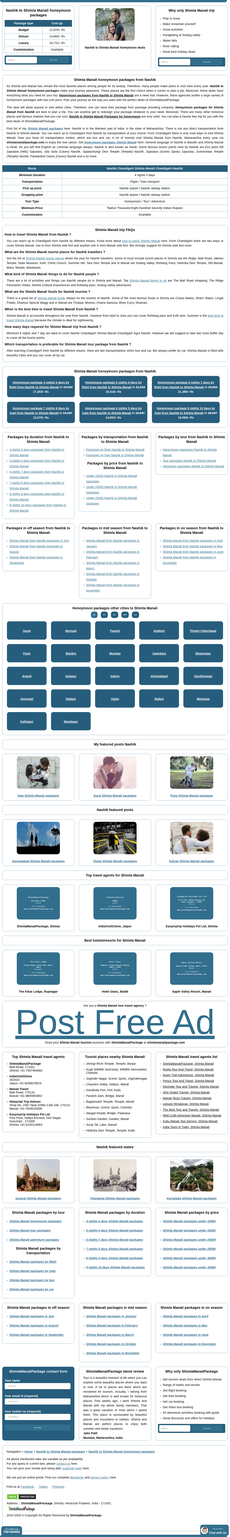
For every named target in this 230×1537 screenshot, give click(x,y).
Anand (26, 676)
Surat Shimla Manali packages (114, 795)
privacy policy (100, 1477)
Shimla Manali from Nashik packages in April (193, 540)
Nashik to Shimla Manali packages (60, 1451)
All (94, 615)
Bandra (71, 653)
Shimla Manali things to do (148, 280)
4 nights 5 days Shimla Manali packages (114, 1221)
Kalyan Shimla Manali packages (191, 861)
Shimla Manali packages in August (33, 1325)
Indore (115, 676)
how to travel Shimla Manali (141, 241)
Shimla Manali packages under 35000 (189, 1267)
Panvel (115, 631)
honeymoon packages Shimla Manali (110, 142)
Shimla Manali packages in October (111, 1344)
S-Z (135, 615)
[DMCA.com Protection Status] (22, 1498)
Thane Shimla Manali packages (115, 861)
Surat (27, 631)
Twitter (43, 1486)
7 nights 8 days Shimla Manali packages (114, 1248)
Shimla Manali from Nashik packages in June (193, 551)
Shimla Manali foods (51, 298)
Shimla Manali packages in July (31, 1316)
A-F (104, 615)
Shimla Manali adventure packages (34, 1239)
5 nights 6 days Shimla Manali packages (114, 1230)
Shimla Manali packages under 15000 (189, 1230)
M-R (125, 615)
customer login (72, 1468)
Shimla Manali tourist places (45, 258)
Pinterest (58, 1486)
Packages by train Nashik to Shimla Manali (115, 455)
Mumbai (115, 653)
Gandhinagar (203, 676)
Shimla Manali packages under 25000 (189, 1248)
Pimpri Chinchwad (203, 631)
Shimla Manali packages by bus (31, 1280)
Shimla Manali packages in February (112, 1325)
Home (28, 1451)
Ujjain (115, 699)
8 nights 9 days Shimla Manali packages (114, 1258)
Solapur (70, 676)
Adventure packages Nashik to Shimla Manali (193, 466)
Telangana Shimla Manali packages (115, 1198)
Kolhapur (26, 721)
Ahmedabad (159, 676)
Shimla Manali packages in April (185, 1316)
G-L (114, 615)
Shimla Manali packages (45, 128)
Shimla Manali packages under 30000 (189, 1258)
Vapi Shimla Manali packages (38, 795)
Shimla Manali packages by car (31, 1289)
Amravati (26, 699)
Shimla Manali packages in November (113, 1353)
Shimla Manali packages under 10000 (189, 1221)
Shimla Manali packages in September (36, 1334)
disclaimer (77, 1477)
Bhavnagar (203, 653)
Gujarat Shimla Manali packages (38, 1198)
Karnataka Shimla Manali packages (192, 1198)
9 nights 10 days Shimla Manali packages (115, 1267)
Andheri (159, 631)
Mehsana (203, 699)
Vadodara (159, 653)
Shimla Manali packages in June (186, 1334)
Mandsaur (71, 721)
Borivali (70, 631)
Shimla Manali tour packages (30, 1230)
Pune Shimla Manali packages (191, 795)
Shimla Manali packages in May (185, 1325)
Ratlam (71, 699)
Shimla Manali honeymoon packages (35, 1221)
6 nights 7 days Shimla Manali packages (114, 1239)
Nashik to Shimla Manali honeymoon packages (121, 1451)
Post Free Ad (115, 1022)
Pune (26, 653)
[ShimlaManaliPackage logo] (22, 1510)
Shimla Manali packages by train (32, 1271)
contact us (63, 1463)
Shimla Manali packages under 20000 (189, 1239)
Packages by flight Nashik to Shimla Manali (115, 449)
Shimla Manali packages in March (110, 1334)
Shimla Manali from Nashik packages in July (39, 540)
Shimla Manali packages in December (189, 1344)
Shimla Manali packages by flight (32, 1261)
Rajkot (159, 699)
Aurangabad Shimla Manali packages (38, 861)
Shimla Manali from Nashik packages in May (193, 546)
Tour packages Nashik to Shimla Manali (189, 460)
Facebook (27, 1486)
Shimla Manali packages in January (111, 1316)
